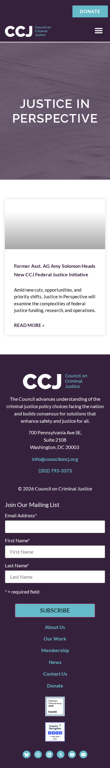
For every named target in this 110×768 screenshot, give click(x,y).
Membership (55, 650)
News (55, 662)
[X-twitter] (60, 754)
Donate (55, 685)
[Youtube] (72, 754)
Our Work (55, 638)
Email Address (21, 515)
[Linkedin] (49, 754)
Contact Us (55, 673)
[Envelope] (83, 754)
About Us (55, 627)
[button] (98, 30)
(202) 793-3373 (55, 470)
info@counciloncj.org (55, 459)
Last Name (17, 565)
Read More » (29, 325)
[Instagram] (38, 754)
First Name (17, 540)
